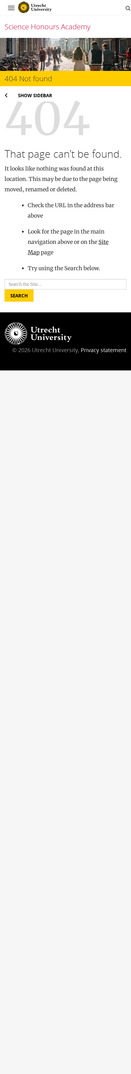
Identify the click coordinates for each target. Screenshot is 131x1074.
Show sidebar (35, 95)
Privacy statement (103, 350)
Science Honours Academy (47, 26)
